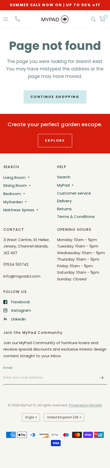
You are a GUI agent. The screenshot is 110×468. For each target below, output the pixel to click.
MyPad (63, 185)
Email (8, 367)
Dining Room (15, 185)
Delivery (64, 201)
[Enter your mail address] (102, 377)
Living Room (14, 177)
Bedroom (12, 193)
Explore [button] (55, 140)
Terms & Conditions (76, 216)
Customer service (74, 193)
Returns (64, 209)
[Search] (93, 19)
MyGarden (13, 202)
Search (63, 177)
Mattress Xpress (18, 210)
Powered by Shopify (85, 405)
